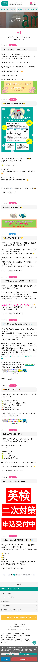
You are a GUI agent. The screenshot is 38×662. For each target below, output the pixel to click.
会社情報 (15, 624)
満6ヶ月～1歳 (4, 9)
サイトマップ (22, 624)
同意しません (10, 654)
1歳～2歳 (13, 9)
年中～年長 (31, 9)
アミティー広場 (6, 593)
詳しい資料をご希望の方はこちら (20, 617)
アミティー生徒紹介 (7, 597)
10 (24, 575)
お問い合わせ (5, 605)
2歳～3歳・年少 (22, 9)
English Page (5, 601)
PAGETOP (34, 642)
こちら (23, 652)
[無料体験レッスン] (19, 219)
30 (29, 575)
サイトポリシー (24, 626)
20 (26, 575)
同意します (29, 654)
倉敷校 (19, 584)
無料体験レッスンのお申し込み (11, 610)
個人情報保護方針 (14, 626)
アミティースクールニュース (10, 589)
